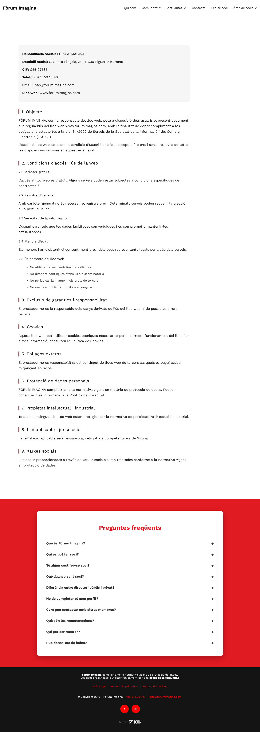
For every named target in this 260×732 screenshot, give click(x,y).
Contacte (199, 8)
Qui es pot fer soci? (62, 554)
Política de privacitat (124, 686)
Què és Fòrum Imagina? (65, 543)
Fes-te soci (219, 8)
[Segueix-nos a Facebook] (124, 709)
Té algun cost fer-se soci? (68, 565)
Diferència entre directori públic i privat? (80, 587)
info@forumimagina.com (165, 696)
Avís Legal (99, 686)
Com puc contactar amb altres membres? (81, 610)
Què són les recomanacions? (70, 621)
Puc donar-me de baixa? (66, 643)
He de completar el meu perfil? (72, 598)
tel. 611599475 (135, 696)
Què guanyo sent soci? (65, 576)
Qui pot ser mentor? (63, 632)
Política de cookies (155, 686)
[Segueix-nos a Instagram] (136, 709)
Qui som (130, 8)
